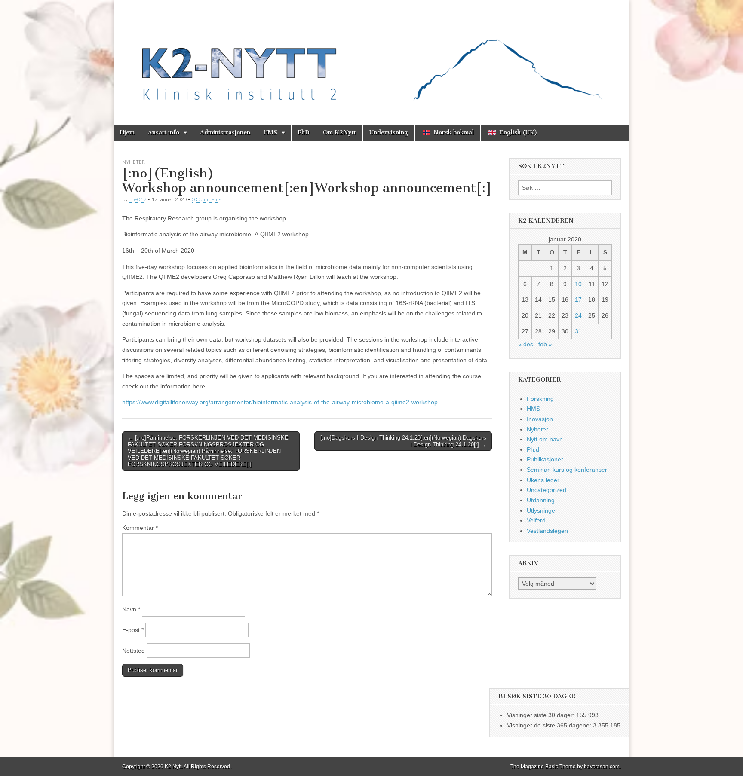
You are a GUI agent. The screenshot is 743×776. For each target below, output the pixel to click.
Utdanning (541, 500)
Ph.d (533, 449)
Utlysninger (542, 510)
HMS (270, 132)
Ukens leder (543, 480)
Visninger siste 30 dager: (541, 715)
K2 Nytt (173, 767)
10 (578, 284)
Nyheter (133, 162)
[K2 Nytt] (371, 56)
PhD (304, 132)
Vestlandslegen (547, 530)
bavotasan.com (602, 767)
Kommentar (140, 527)
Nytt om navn (545, 439)
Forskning (540, 398)
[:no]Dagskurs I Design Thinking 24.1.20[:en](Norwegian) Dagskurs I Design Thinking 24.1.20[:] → (403, 441)
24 (578, 315)
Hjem (127, 132)
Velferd (536, 520)
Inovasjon (540, 418)
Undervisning (388, 132)
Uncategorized (546, 489)
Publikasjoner (545, 459)
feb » (545, 344)
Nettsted (133, 650)
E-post (133, 629)
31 (578, 331)
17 (578, 299)
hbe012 (137, 199)
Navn (131, 609)
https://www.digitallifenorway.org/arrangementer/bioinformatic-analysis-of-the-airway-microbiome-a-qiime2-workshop (280, 402)
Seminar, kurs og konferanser (567, 469)
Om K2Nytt (339, 132)
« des (525, 344)
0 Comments (206, 199)
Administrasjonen (225, 132)
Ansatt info (163, 132)
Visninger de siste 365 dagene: (550, 725)
